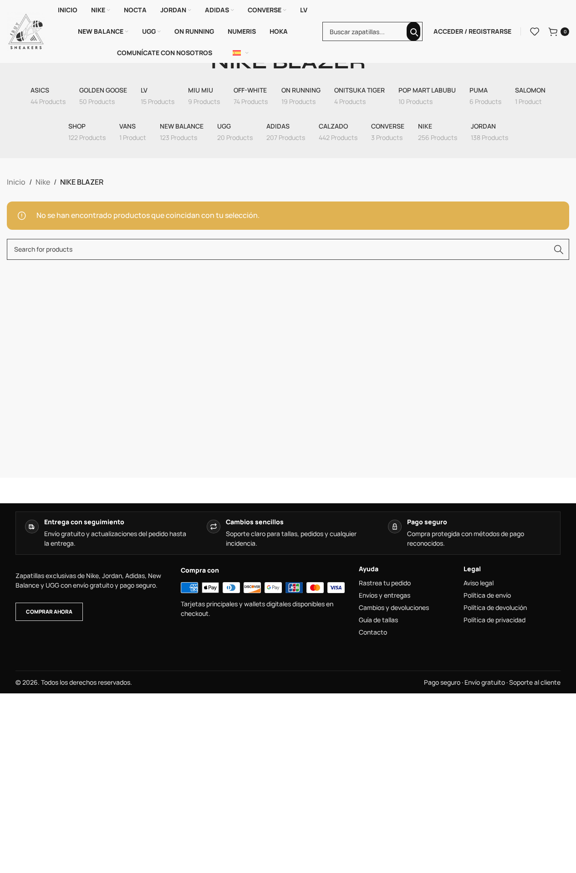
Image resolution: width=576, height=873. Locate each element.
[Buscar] (413, 31)
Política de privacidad (494, 620)
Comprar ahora (49, 611)
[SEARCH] (558, 249)
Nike (43, 182)
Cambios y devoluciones (394, 608)
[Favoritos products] (534, 31)
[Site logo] (26, 31)
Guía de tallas (378, 620)
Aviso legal (479, 583)
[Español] (241, 52)
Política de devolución (495, 608)
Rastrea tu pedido (385, 583)
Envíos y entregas (384, 595)
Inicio (16, 182)
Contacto (373, 632)
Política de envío (487, 595)
